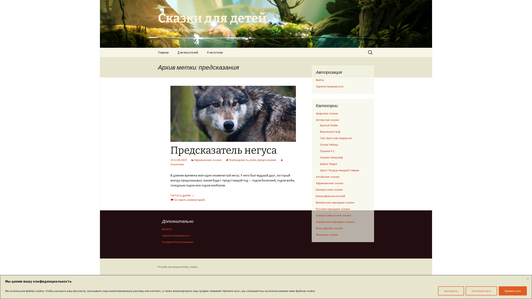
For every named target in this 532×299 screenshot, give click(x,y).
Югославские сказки (329, 228)
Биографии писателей (330, 196)
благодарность (239, 160)
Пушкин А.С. (327, 151)
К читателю (215, 52)
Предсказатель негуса (223, 150)
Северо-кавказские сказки (333, 215)
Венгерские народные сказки (335, 202)
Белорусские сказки (329, 189)
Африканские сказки (208, 160)
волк (253, 160)
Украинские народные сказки (335, 222)
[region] (266, 287)
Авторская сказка (327, 120)
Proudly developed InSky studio (178, 267)
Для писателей (187, 52)
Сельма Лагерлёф (331, 157)
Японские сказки (327, 235)
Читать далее (182, 195)
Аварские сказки (327, 113)
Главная (163, 52)
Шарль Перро (328, 164)
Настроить (451, 291)
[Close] (527, 278)
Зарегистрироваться (329, 86)
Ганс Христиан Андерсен (336, 138)
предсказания (266, 160)
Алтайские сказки (327, 177)
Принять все (513, 291)
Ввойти (167, 229)
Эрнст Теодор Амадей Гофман (339, 170)
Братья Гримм (329, 125)
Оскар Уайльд (329, 144)
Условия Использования (177, 242)
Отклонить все (481, 291)
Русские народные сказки (333, 209)
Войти (320, 80)
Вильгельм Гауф (330, 132)
